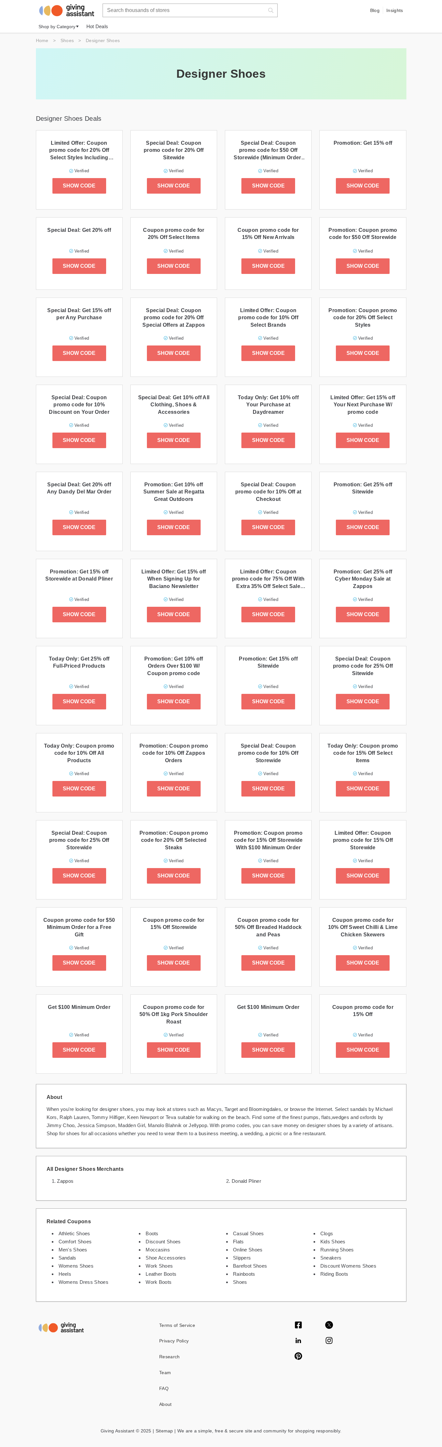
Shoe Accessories (166, 1257)
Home (42, 40)
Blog (375, 10)
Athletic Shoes (74, 1233)
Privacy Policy (174, 1340)
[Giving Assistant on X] (329, 1325)
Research (169, 1356)
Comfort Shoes (75, 1241)
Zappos (65, 1181)
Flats (238, 1241)
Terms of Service (177, 1325)
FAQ (164, 1388)
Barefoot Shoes (250, 1266)
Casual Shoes (248, 1233)
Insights (394, 10)
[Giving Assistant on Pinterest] (298, 1356)
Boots (152, 1233)
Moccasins (158, 1249)
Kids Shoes (333, 1241)
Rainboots (244, 1274)
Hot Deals (97, 26)
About (165, 1404)
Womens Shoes (76, 1266)
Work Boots (158, 1282)
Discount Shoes (163, 1241)
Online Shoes (248, 1249)
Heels (65, 1274)
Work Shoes (159, 1266)
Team (165, 1372)
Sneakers (330, 1257)
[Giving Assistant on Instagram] (329, 1341)
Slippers (242, 1257)
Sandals (67, 1257)
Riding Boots (334, 1274)
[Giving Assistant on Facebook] (298, 1325)
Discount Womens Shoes (348, 1266)
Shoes (67, 40)
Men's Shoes (73, 1249)
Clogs (326, 1233)
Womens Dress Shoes (83, 1282)
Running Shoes (337, 1249)
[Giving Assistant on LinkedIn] (298, 1341)
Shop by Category (57, 26)
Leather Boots (161, 1274)
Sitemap (163, 1430)
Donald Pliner (246, 1181)
